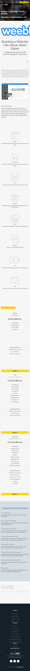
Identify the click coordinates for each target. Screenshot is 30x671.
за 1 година (11, 307)
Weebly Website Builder (15, 639)
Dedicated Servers (15, 616)
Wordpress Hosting (15, 621)
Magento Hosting (15, 619)
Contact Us (15, 646)
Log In (15, 651)
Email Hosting (15, 634)
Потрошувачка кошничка (12, 2)
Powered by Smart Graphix (15, 657)
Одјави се (15, 371)
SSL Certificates (15, 629)
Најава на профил (24, 2)
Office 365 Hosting (15, 636)
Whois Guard (15, 631)
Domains (15, 626)
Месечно (4, 307)
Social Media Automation (15, 642)
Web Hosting (15, 613)
